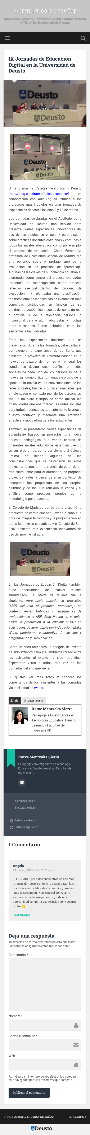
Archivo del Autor (22, 782)
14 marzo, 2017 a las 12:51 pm (33, 870)
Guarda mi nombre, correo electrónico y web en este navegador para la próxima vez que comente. (42, 1078)
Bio (16, 700)
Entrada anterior (25, 820)
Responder (21, 914)
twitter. (39, 688)
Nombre (16, 1016)
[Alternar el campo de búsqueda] (83, 38)
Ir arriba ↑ (77, 1116)
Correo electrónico (23, 1036)
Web (12, 1056)
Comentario (18, 955)
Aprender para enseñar (45, 10)
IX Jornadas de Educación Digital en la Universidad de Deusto (42, 64)
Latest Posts (35, 700)
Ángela (18, 865)
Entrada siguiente (26, 827)
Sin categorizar (25, 807)
